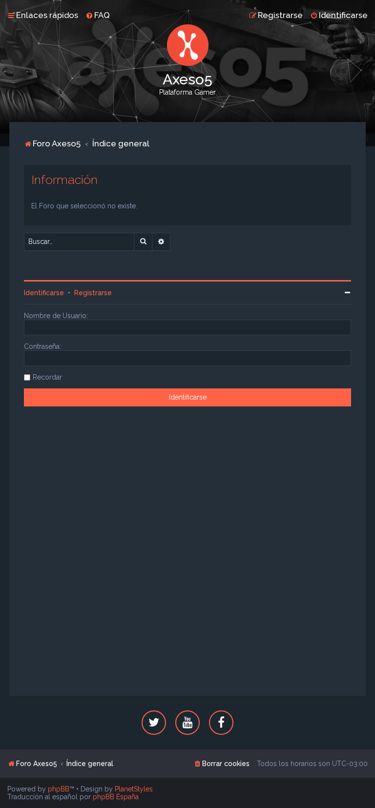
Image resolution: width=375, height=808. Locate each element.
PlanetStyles (134, 789)
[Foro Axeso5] (187, 45)
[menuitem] (97, 15)
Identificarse (44, 293)
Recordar (47, 377)
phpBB (58, 789)
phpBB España (116, 797)
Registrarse (93, 293)
